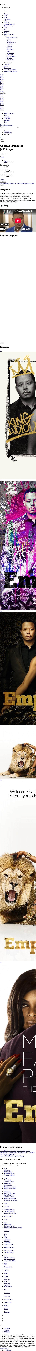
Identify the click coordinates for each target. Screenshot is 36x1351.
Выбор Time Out (9, 34)
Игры (9, 41)
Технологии (11, 56)
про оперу (18, 1152)
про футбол (11, 1154)
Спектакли (7, 118)
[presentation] (1, 110)
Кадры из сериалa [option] (16, 183)
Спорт (6, 27)
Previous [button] (3, 181)
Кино (5, 17)
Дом (8, 51)
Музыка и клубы (9, 24)
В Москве (7, 1170)
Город (5, 15)
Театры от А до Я (9, 1259)
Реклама (6, 1330)
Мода (5, 21)
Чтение (9, 46)
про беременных (11, 1151)
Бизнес (9, 48)
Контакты (10, 59)
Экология (10, 54)
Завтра (6, 66)
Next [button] (2, 185)
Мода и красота (12, 37)
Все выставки (8, 1224)
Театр (9, 39)
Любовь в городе (9, 1173)
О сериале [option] (3, 183)
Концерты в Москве (10, 1213)
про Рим (24, 1152)
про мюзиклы (10, 1152)
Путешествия (8, 26)
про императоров (22, 1151)
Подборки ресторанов (11, 1200)
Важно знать (8, 1286)
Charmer (8, 1350)
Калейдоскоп (8, 1299)
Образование (11, 42)
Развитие (6, 1241)
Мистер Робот (4, 1156)
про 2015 (3, 1151)
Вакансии (7, 1332)
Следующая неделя (10, 69)
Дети (5, 32)
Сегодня (6, 64)
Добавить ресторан (10, 1198)
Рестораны (7, 19)
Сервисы (6, 1285)
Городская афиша (9, 1175)
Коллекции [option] (30, 183)
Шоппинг (7, 1283)
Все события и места (10, 71)
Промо (9, 58)
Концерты (7, 117)
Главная (6, 131)
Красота (6, 22)
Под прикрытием (14, 1156)
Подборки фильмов (10, 1187)
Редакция (7, 1328)
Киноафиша (7, 1180)
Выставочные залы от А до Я (13, 1227)
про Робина (3, 1154)
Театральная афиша (10, 1260)
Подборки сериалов (10, 1188)
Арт (5, 29)
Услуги (6, 1309)
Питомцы (10, 49)
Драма (2, 179)
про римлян (31, 1152)
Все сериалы (8, 132)
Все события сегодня (6, 125)
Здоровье (6, 31)
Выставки (7, 120)
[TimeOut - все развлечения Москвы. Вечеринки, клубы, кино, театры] (4, 2)
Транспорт (10, 53)
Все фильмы (7, 1183)
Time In (9, 44)
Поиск (6, 14)
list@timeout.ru (4, 1348)
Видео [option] (8, 183)
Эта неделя (7, 68)
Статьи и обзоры (9, 1181)
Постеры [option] (24, 183)
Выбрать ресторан (9, 1193)
